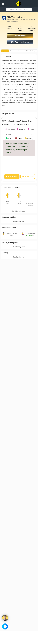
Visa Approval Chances (20, 42)
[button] (3, 3)
